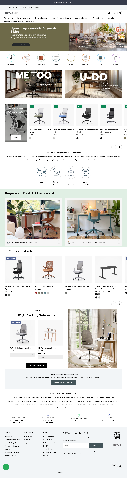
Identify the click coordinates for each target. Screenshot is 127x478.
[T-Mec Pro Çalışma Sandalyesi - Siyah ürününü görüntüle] (87, 115)
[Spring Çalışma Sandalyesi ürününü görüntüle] (48, 269)
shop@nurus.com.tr (109, 420)
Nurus (65, 473)
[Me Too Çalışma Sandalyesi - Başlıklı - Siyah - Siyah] (6, 295)
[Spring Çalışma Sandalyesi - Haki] (39, 293)
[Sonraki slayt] (122, 46)
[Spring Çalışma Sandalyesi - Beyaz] (48, 293)
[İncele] (58, 242)
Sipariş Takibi (9, 7)
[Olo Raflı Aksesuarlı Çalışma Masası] (51, 333)
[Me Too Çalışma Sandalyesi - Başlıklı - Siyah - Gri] (9, 295)
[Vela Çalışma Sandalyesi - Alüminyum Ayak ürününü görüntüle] (111, 115)
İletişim (18, 7)
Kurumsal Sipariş (33, 7)
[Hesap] (114, 13)
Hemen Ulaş (79, 421)
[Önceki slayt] (117, 46)
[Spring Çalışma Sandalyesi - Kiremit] (36, 293)
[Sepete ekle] (48, 108)
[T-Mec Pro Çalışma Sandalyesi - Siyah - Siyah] (77, 138)
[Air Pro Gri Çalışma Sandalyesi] (22, 333)
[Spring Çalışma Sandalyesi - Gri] (42, 293)
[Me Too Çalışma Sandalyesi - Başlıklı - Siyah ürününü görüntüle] (18, 269)
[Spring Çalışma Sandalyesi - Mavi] (45, 293)
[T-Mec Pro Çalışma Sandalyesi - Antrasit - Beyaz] (30, 138)
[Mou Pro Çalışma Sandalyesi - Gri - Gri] (66, 293)
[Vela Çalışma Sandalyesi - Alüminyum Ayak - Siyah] (101, 138)
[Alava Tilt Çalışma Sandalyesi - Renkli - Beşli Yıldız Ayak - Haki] (125, 138)
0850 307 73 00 (67, 2)
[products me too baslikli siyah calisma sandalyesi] (33, 85)
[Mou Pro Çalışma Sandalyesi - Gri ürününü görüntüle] (78, 269)
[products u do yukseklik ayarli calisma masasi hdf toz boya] (93, 85)
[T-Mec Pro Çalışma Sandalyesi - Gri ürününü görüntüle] (63, 115)
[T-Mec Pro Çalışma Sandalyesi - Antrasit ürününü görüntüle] (40, 115)
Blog (24, 7)
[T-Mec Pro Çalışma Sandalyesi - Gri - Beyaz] (54, 138)
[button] (53, 2)
